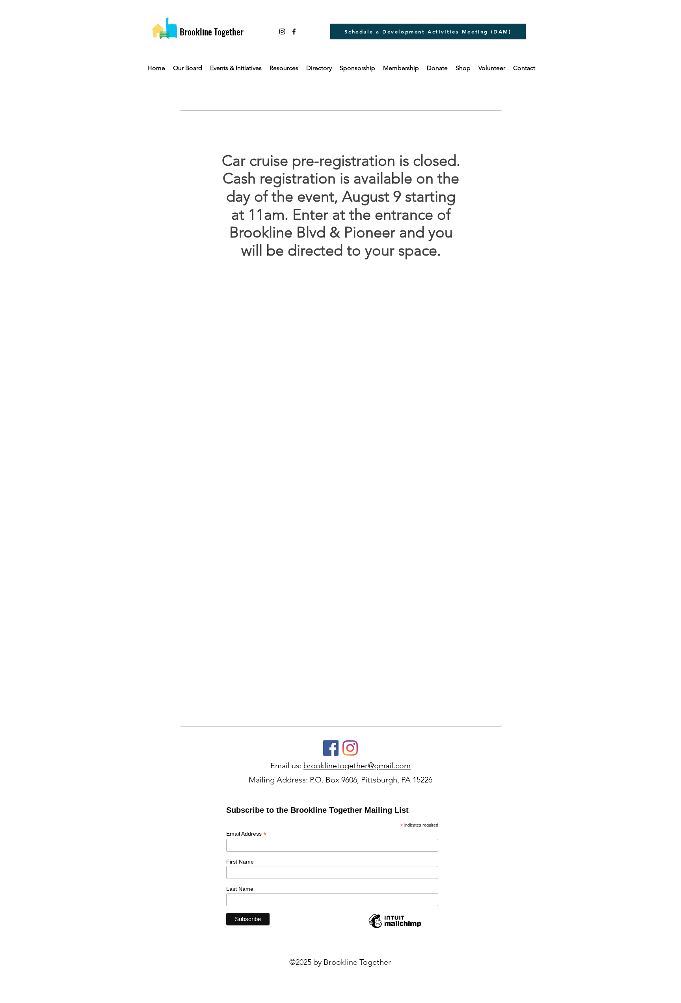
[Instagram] (282, 31)
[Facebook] (331, 748)
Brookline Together (212, 31)
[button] (284, 68)
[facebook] (294, 31)
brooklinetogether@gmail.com (357, 765)
